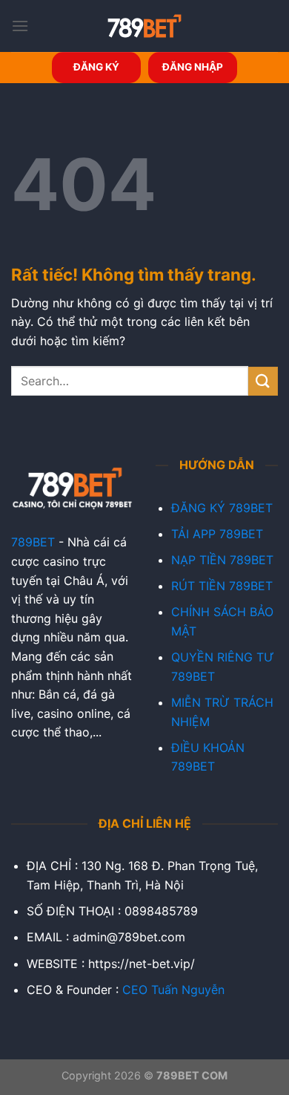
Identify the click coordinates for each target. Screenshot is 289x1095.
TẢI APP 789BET (217, 533)
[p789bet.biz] (144, 26)
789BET (33, 542)
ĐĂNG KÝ (96, 67)
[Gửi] (263, 381)
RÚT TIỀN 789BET (222, 585)
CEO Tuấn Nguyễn (173, 989)
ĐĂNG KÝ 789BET (222, 507)
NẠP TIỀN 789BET (222, 559)
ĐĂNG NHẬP (192, 67)
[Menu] (20, 25)
